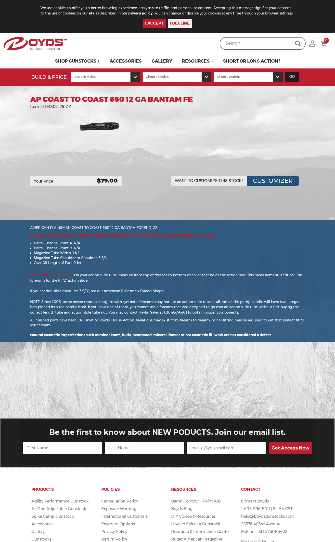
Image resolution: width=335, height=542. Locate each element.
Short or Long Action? (251, 61)
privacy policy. (140, 13)
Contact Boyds (255, 501)
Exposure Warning (118, 508)
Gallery (162, 61)
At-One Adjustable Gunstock (58, 508)
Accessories (126, 61)
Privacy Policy (114, 531)
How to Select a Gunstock (195, 524)
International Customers (124, 516)
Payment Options (118, 524)
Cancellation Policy (119, 501)
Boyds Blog (182, 508)
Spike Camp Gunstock (52, 516)
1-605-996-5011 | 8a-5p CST (267, 508)
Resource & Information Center (200, 531)
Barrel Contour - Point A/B (196, 501)
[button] (77, 61)
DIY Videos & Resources (193, 516)
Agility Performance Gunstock (60, 501)
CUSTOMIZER (273, 180)
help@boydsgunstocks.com (267, 516)
